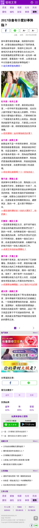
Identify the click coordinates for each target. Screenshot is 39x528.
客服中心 (32, 507)
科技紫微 (2, 2)
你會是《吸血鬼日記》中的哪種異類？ (18, 480)
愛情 (4, 12)
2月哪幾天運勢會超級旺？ (13, 455)
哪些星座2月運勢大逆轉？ (13, 464)
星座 (4, 7)
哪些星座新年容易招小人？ (13, 451)
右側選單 (36, 2)
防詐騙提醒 (32, 510)
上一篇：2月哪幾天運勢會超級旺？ (14, 432)
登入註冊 (7, 507)
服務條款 (7, 510)
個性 (12, 12)
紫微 (12, 7)
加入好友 (11, 425)
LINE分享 (36, 525)
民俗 (35, 7)
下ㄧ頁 (33, 328)
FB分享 (31, 525)
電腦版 (19, 507)
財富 (19, 12)
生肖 (27, 7)
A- (33, 30)
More (35, 333)
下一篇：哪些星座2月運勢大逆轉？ (14, 436)
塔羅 (19, 7)
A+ (24, 30)
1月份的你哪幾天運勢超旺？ (14, 446)
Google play (28, 424)
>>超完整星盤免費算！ (11, 66)
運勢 (35, 12)
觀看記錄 (31, 2)
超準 (7, 395)
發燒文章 (11, 2)
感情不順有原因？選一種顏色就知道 (17, 476)
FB (6, 30)
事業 (27, 12)
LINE (15, 30)
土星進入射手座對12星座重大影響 (16, 460)
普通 (31, 395)
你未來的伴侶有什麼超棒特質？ (15, 485)
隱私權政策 (19, 510)
